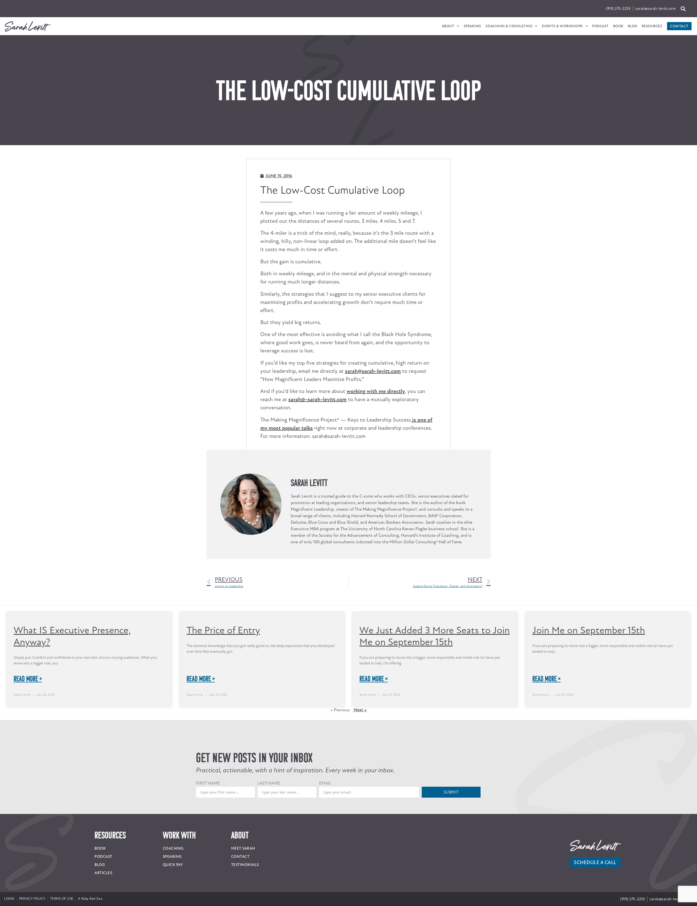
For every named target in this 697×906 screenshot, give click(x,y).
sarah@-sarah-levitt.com (317, 286)
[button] (348, 795)
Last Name (269, 670)
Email (325, 670)
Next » (360, 596)
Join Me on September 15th (588, 517)
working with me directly (376, 277)
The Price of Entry (223, 517)
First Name (208, 670)
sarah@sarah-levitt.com (373, 257)
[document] (348, 849)
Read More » (28, 565)
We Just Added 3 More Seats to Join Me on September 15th (434, 523)
